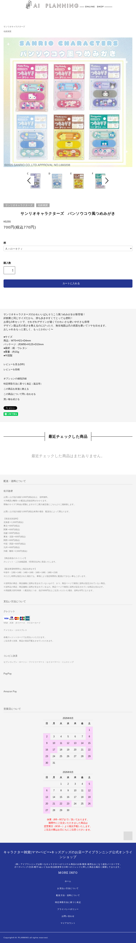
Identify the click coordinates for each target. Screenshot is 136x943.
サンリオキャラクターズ (14, 26)
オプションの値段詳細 (15, 378)
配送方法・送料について (68, 895)
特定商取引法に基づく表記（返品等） (23, 384)
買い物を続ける (12, 399)
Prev (29, 180)
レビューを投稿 (12, 369)
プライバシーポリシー (68, 909)
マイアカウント (68, 923)
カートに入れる (71, 283)
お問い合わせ (68, 916)
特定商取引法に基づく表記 (68, 902)
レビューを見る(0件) (14, 364)
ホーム (68, 881)
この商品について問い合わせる (20, 394)
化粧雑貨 (7, 31)
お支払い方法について (68, 888)
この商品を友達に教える (16, 389)
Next (106, 180)
